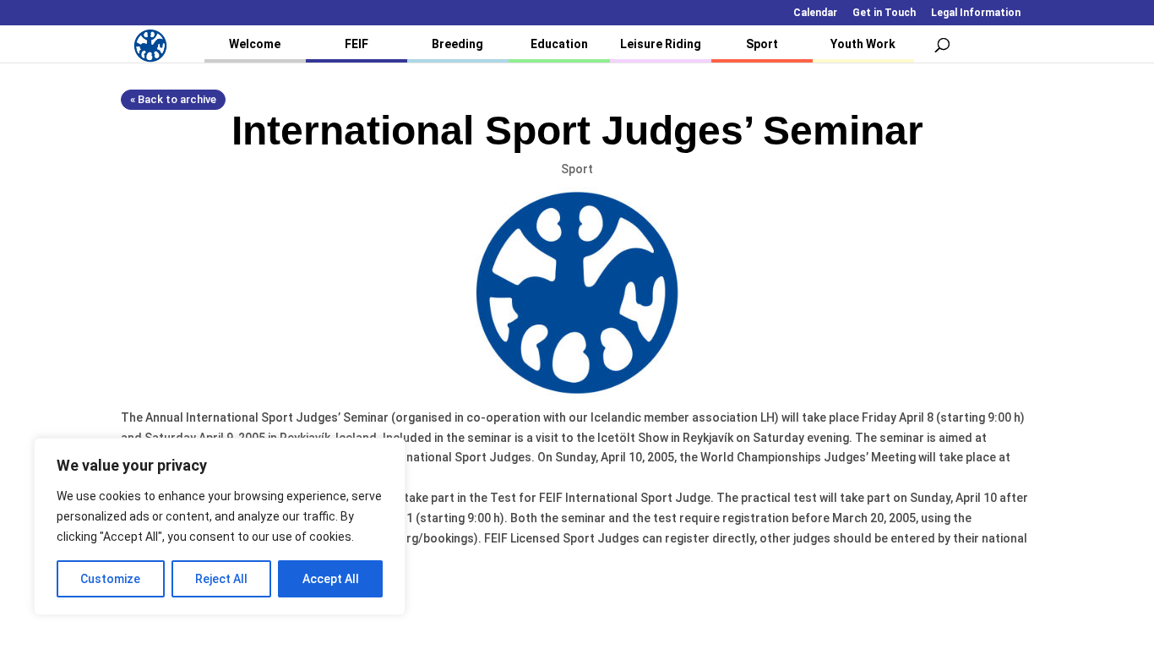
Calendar (815, 13)
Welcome (254, 44)
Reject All (221, 579)
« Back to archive (173, 99)
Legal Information (976, 13)
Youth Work (862, 44)
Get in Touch (884, 13)
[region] (220, 526)
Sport (762, 44)
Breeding (457, 44)
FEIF (356, 44)
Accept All (330, 579)
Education (559, 44)
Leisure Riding (660, 44)
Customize (110, 579)
